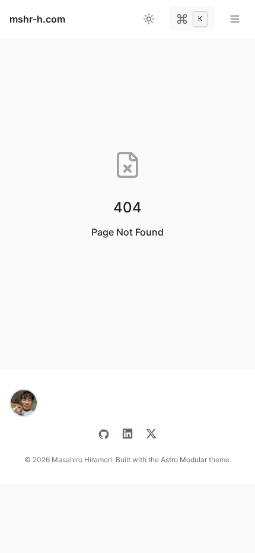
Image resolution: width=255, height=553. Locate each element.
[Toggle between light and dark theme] (149, 19)
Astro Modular (184, 459)
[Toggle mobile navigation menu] (235, 19)
